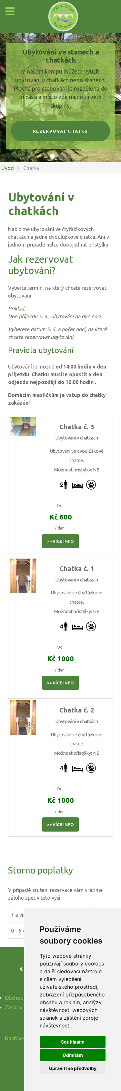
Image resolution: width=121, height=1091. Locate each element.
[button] (52, 156)
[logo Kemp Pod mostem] (60, 16)
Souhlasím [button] (73, 1042)
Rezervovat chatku (60, 131)
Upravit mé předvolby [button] (72, 1068)
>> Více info (60, 541)
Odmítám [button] (73, 1055)
